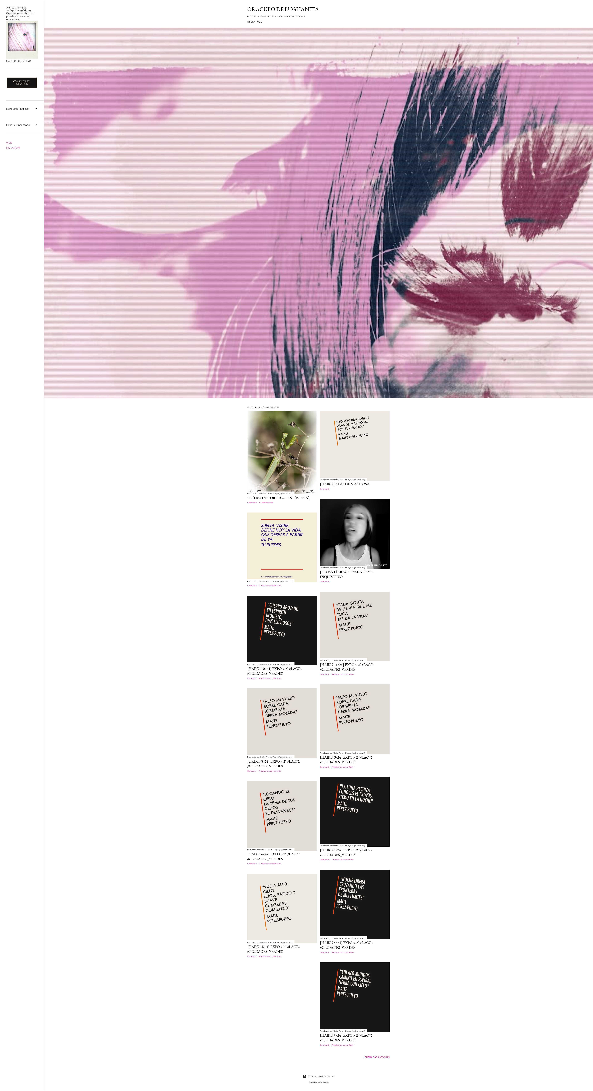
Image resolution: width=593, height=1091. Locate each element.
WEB (259, 21)
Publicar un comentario (270, 585)
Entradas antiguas (377, 1057)
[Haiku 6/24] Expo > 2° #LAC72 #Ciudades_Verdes (273, 856)
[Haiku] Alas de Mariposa (344, 484)
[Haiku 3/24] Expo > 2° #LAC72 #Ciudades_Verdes (346, 1037)
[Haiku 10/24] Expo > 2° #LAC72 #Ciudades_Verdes (274, 671)
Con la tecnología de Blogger (321, 1076)
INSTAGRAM (13, 147)
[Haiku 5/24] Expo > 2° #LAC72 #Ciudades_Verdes (346, 945)
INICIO (251, 21)
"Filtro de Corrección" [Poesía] (278, 497)
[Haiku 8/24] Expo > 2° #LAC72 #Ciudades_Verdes (273, 763)
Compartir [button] (252, 502)
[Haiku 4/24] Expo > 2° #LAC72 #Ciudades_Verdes (273, 949)
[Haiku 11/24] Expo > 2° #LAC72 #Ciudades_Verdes (347, 667)
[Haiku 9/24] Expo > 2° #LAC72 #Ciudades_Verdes (346, 759)
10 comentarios (266, 502)
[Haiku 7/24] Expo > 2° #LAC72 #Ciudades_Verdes (346, 852)
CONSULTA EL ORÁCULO (22, 83)
